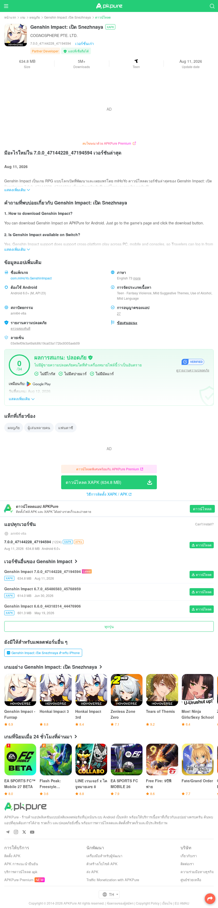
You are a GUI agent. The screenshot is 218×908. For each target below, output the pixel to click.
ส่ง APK (92, 871)
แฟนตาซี (65, 427)
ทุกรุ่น (109, 626)
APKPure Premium (18, 879)
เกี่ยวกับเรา (189, 855)
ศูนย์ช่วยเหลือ (191, 879)
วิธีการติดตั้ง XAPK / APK (106, 494)
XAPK (110, 27)
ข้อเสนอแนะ (127, 322)
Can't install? (204, 524)
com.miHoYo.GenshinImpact (31, 278)
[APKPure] (109, 6)
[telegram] (7, 832)
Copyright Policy (148, 903)
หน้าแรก (10, 17)
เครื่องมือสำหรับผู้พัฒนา (104, 855)
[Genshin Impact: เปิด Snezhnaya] (15, 35)
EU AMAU (182, 903)
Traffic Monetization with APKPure (112, 879)
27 (119, 313)
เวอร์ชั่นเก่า (84, 43)
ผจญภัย (35, 17)
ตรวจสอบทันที (20, 328)
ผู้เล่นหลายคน (39, 427)
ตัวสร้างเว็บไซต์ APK (102, 863)
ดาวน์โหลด (202, 508)
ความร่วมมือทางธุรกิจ (197, 871)
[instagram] (15, 832)
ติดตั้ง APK (12, 855)
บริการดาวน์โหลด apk (20, 871)
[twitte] (24, 832)
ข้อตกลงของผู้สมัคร (120, 903)
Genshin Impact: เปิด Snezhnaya (67, 17)
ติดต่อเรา (187, 863)
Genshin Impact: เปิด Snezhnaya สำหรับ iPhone (45, 652)
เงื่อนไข (167, 903)
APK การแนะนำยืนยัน (21, 863)
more (137, 278)
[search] (212, 6)
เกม (22, 17)
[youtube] (32, 832)
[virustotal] (90, 357)
